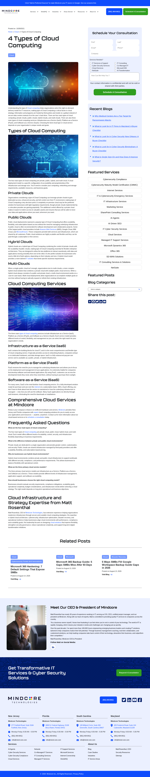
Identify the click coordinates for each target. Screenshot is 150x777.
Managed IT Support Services (114, 240)
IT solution (30, 258)
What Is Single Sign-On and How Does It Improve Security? (115, 159)
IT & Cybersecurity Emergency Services (115, 196)
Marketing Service (115, 207)
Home (10, 32)
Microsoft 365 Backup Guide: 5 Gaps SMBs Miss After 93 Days (74, 563)
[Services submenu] (38, 11)
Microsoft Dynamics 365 (115, 245)
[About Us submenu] (98, 11)
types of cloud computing (28, 333)
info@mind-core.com (19, 740)
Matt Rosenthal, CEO (123, 749)
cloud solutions (56, 522)
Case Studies (93, 752)
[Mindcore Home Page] (26, 699)
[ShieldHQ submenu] (49, 11)
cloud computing (31, 432)
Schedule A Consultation (135, 11)
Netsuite (37, 749)
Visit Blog (14, 579)
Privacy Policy (78, 774)
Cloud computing (33, 108)
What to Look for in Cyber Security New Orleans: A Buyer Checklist (115, 138)
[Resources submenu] (87, 11)
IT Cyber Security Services (115, 229)
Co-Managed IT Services (43, 752)
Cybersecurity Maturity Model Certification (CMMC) (114, 185)
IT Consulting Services (42, 756)
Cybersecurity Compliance (115, 179)
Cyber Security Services (17, 752)
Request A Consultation (129, 673)
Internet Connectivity (67, 756)
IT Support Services (67, 749)
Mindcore (61, 410)
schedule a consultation (36, 417)
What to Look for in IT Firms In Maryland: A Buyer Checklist (114, 128)
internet (37, 387)
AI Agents (115, 218)
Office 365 (115, 251)
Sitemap (119, 756)
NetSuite (115, 268)
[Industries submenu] (60, 11)
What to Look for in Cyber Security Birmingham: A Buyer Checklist (115, 149)
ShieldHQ (64, 759)
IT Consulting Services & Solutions (114, 262)
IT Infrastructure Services (114, 201)
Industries (91, 756)
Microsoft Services (67, 752)
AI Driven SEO (115, 223)
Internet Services (115, 190)
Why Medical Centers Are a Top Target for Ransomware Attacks (111, 118)
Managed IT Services (42, 759)
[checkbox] (114, 67)
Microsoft (69, 557)
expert (36, 412)
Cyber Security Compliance (18, 756)
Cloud (16, 32)
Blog (89, 749)
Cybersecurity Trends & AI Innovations (27, 561)
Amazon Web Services (48, 229)
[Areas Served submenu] (74, 11)
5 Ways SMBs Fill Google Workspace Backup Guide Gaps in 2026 (120, 564)
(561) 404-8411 (114, 11)
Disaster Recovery (119, 557)
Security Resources (123, 752)
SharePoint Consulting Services (115, 212)
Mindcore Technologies (34, 513)
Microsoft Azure (22, 232)
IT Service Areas (94, 759)
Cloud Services (115, 234)
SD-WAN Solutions (114, 256)
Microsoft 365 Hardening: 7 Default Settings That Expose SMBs (28, 569)
